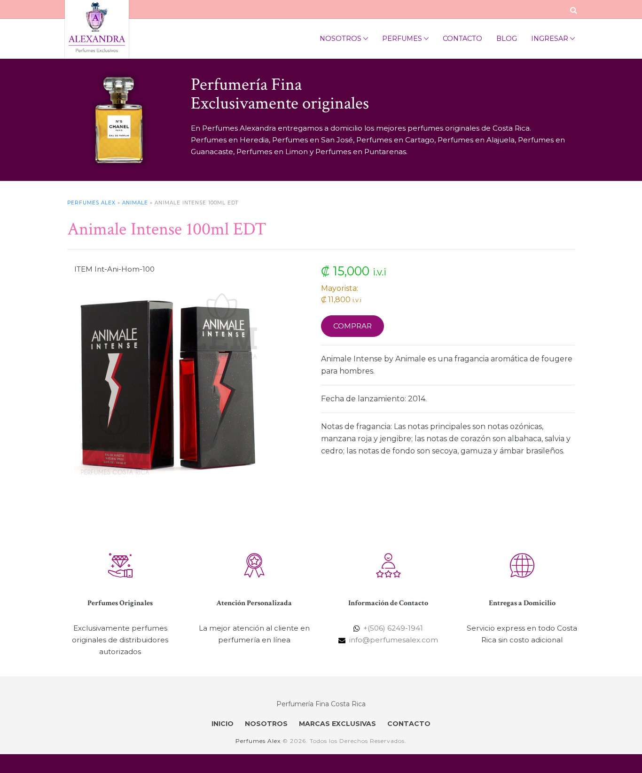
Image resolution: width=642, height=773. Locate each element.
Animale (135, 203)
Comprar (352, 325)
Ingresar (549, 38)
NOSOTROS (266, 723)
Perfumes (402, 38)
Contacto (462, 38)
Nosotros (340, 38)
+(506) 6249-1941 (393, 628)
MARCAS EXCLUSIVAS (337, 723)
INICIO (222, 723)
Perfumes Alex (91, 203)
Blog (506, 38)
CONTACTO (409, 723)
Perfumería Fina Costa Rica (321, 704)
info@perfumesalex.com (393, 639)
